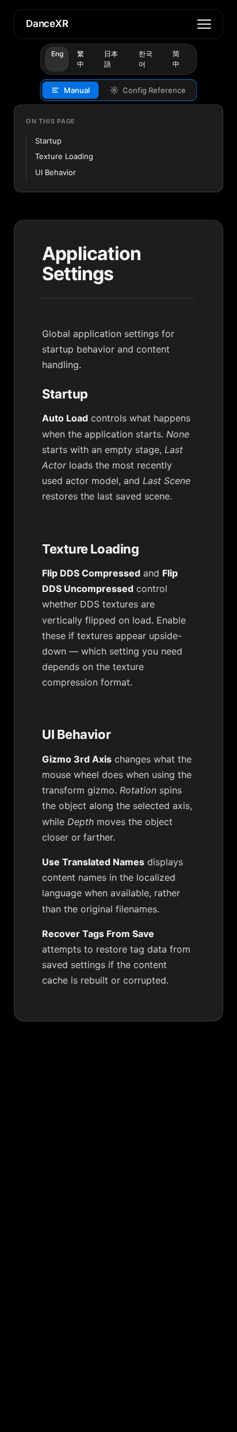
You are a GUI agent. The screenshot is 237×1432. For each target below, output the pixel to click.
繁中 (80, 58)
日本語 (111, 58)
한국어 (145, 58)
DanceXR (47, 23)
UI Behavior (55, 172)
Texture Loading (64, 156)
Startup (48, 140)
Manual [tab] (77, 90)
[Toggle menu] (204, 24)
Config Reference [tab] (154, 90)
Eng (57, 53)
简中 (176, 58)
